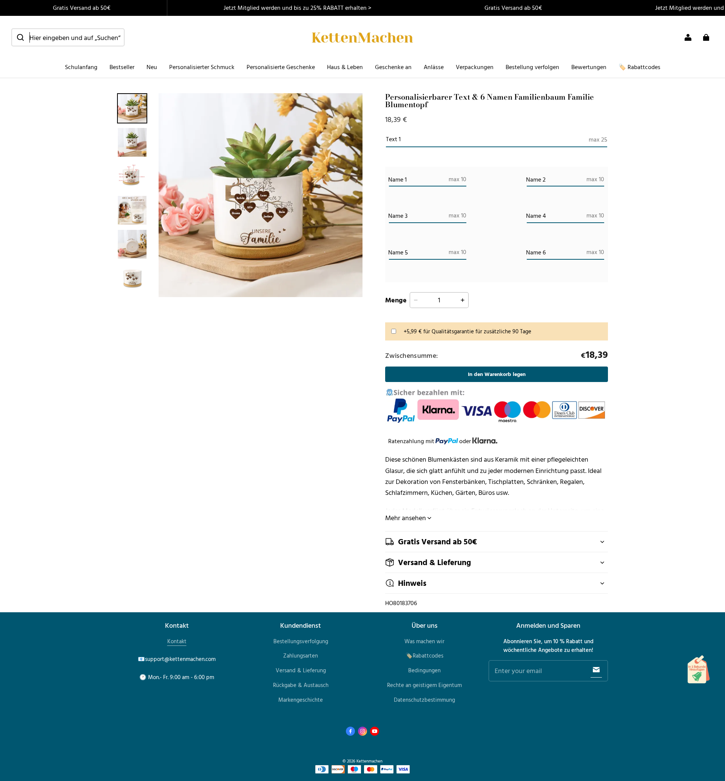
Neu (152, 66)
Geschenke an (393, 66)
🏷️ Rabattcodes (639, 66)
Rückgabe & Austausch (301, 685)
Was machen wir (424, 641)
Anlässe (434, 66)
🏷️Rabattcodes (424, 655)
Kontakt (177, 641)
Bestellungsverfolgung (300, 641)
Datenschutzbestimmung (424, 699)
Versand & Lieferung (301, 670)
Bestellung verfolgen (532, 66)
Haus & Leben (345, 66)
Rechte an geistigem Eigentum (424, 685)
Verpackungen (475, 66)
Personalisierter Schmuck (201, 66)
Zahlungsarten (300, 655)
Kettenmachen (369, 761)
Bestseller (122, 66)
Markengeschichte (300, 699)
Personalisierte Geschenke (281, 66)
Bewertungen (588, 66)
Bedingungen (424, 670)
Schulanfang (81, 66)
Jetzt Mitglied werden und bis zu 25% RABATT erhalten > (297, 7)
